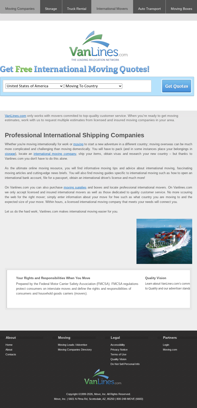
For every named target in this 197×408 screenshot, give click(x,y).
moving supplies (75, 187)
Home (9, 344)
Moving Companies (20, 9)
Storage (51, 9)
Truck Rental (76, 9)
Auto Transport (149, 9)
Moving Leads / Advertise (72, 344)
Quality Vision (118, 359)
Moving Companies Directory (75, 349)
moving (78, 144)
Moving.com (170, 349)
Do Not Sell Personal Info (125, 364)
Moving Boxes (181, 9)
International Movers (112, 9)
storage (10, 154)
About (9, 349)
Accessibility (118, 344)
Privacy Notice (119, 349)
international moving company (55, 154)
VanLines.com (15, 116)
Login (166, 344)
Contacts (11, 354)
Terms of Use (118, 354)
